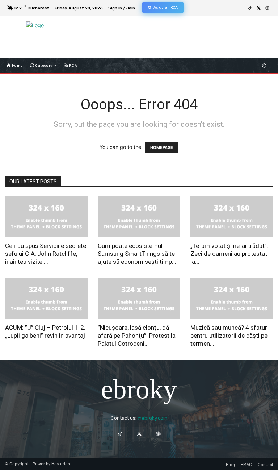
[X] (258, 8)
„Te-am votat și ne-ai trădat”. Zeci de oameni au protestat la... (229, 253)
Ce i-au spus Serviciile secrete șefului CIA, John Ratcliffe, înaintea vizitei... (45, 253)
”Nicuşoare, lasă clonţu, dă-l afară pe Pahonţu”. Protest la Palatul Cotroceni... (137, 335)
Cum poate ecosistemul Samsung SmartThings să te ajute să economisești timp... (137, 253)
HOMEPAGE (161, 147)
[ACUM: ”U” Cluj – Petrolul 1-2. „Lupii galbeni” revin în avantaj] (46, 298)
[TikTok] (249, 8)
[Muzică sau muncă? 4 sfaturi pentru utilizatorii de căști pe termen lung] (231, 298)
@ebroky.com (152, 418)
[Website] (267, 8)
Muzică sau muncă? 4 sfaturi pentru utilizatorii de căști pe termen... (229, 335)
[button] (264, 65)
